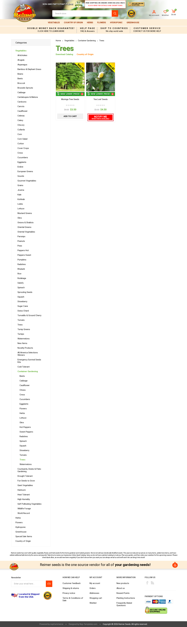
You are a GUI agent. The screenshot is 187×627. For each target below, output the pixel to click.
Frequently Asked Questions (124, 604)
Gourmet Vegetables (27, 180)
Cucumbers (23, 157)
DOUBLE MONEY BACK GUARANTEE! (51, 28)
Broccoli (21, 83)
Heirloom (22, 490)
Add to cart (70, 116)
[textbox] (82, 13)
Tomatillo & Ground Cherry (29, 315)
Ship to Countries (114, 28)
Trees (20, 324)
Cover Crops (23, 148)
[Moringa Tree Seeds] (70, 77)
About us (120, 588)
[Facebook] (147, 583)
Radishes (22, 264)
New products (122, 583)
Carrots (21, 106)
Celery (20, 120)
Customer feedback (71, 583)
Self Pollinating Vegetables (29, 504)
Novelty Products (25, 348)
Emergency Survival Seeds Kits (29, 360)
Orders (93, 588)
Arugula (21, 60)
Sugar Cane (23, 306)
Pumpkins (22, 259)
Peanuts (21, 241)
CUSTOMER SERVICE (147, 28)
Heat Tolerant (24, 494)
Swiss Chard (23, 311)
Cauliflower (23, 111)
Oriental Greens (24, 227)
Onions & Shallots (26, 222)
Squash (21, 297)
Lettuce (21, 208)
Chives (23, 390)
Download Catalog (64, 54)
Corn (20, 134)
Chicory (21, 125)
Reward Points (123, 593)
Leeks (20, 204)
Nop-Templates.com (88, 624)
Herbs (90, 22)
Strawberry (22, 301)
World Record (24, 513)
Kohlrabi (21, 199)
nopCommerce (56, 624)
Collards (21, 129)
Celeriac (21, 115)
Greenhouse (133, 22)
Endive (20, 167)
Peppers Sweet (24, 255)
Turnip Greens (24, 329)
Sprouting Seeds (25, 292)
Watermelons (24, 338)
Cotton (21, 143)
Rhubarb (21, 269)
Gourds (21, 176)
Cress (20, 153)
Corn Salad (22, 139)
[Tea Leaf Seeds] (100, 77)
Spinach (21, 287)
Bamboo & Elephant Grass (29, 69)
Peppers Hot (23, 250)
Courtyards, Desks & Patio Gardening (29, 470)
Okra (20, 218)
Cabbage (21, 92)
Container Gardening (28, 371)
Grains (20, 185)
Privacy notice (69, 593)
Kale (19, 194)
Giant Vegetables (25, 485)
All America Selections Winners (28, 353)
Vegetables (54, 22)
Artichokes (22, 55)
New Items (22, 343)
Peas (20, 246)
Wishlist (93, 603)
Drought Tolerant (25, 476)
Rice (19, 273)
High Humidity (24, 499)
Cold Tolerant (24, 367)
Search (115, 13)
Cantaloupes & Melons (28, 97)
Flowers (101, 22)
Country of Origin (73, 22)
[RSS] (152, 583)
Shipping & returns (71, 588)
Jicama (21, 190)
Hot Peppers (25, 427)
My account (154, 15)
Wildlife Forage (24, 508)
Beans (20, 74)
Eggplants (22, 162)
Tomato (21, 320)
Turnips (21, 334)
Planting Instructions (125, 598)
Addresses (94, 593)
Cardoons (22, 102)
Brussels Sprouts (25, 88)
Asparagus (22, 64)
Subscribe (49, 584)
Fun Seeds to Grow (26, 480)
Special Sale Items (23, 536)
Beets (20, 78)
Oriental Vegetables (26, 232)
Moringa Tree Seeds (70, 99)
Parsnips (21, 236)
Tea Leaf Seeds (101, 99)
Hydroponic (116, 22)
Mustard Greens (25, 213)
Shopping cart (96, 598)
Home (58, 40)
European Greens (25, 171)
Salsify (21, 283)
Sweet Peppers (26, 432)
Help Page (87, 28)
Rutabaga (22, 278)
